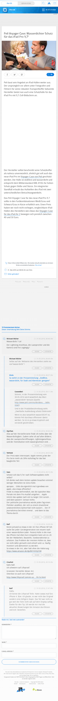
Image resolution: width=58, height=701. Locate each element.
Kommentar (7, 624)
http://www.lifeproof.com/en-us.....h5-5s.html (26, 577)
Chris (11, 375)
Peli (34, 282)
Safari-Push (41, 683)
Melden (37, 351)
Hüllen (18, 282)
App (49, 3)
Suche (43, 3)
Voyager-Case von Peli (31, 176)
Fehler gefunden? (13, 274)
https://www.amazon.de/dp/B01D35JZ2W (24, 551)
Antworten (48, 351)
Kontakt (55, 3)
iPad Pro (27, 282)
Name (4, 642)
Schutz (40, 282)
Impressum (22, 683)
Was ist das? (38, 265)
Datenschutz (32, 683)
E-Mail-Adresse (8, 651)
